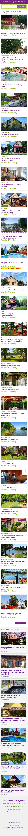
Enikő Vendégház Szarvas (8, 463)
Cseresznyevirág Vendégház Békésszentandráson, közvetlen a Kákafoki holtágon (13, 59)
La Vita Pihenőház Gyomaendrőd (10, 135)
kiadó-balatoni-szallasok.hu (14, 822)
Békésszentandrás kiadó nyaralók (14, 803)
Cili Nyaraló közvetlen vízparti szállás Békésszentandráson (11, 211)
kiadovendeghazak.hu (14, 825)
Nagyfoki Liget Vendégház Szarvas (10, 365)
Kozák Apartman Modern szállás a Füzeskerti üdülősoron (10, 159)
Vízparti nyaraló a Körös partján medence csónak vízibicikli (12, 588)
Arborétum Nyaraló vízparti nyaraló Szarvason (11, 185)
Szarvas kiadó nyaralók (14, 809)
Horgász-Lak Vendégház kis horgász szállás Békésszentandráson (13, 562)
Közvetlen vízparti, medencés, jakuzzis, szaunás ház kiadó (12, 263)
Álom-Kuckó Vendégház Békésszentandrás (13, 33)
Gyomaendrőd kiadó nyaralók (14, 806)
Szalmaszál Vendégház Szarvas (10, 389)
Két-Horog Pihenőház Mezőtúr (9, 511)
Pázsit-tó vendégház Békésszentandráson (13, 290)
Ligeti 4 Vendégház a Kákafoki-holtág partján (11, 85)
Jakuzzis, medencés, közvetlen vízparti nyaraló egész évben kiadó (12, 614)
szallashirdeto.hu (14, 817)
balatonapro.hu (14, 819)
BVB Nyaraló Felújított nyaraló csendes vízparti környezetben (12, 315)
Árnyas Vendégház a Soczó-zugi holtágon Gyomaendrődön (12, 414)
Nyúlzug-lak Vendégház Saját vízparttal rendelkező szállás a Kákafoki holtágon (12, 340)
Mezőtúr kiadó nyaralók (14, 812)
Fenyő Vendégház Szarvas (8, 487)
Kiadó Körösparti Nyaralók (14, 2)
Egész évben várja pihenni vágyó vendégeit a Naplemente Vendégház (13, 536)
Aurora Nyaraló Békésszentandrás (10, 110)
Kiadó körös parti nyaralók (14, 801)
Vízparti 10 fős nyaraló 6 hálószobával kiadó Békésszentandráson (11, 237)
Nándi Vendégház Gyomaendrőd (10, 439)
